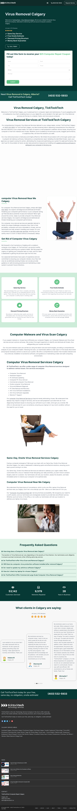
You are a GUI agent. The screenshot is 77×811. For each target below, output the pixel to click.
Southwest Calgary (28, 730)
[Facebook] (2, 721)
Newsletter (72, 808)
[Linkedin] (7, 721)
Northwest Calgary (17, 730)
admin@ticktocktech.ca (8, 800)
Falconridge (59, 730)
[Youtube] (12, 721)
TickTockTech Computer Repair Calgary (13, 794)
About (53, 808)
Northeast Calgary (39, 730)
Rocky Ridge (34, 732)
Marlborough (58, 732)
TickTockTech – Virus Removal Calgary (23, 20)
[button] (47, 3)
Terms (59, 808)
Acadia (47, 730)
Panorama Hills (12, 732)
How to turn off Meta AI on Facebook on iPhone (20, 769)
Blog (48, 808)
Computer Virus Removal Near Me (21, 493)
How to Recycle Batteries (15, 775)
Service (42, 808)
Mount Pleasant (13, 734)
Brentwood (4, 732)
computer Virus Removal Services (20, 398)
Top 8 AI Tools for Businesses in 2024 (18, 762)
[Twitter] (5, 721)
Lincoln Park (21, 734)
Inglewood (52, 730)
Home (36, 808)
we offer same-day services (19, 231)
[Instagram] (9, 721)
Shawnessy (66, 732)
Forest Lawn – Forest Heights (46, 732)
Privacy (65, 808)
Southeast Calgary (6, 730)
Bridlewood (5, 734)
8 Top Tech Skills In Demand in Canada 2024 (20, 781)
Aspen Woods (21, 732)
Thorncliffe (66, 730)
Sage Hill (28, 732)
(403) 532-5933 (9, 127)
